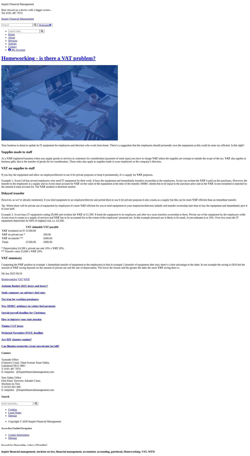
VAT (20, 279)
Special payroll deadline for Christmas (23, 312)
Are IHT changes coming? (16, 339)
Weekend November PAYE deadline (22, 332)
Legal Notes (14, 412)
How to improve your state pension (21, 319)
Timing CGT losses (12, 326)
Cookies (12, 409)
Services (12, 40)
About (11, 37)
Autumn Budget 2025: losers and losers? (24, 286)
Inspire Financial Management (17, 18)
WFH (26, 279)
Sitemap (12, 415)
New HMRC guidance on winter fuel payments (28, 306)
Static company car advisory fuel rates (23, 292)
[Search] (35, 25)
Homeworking (9, 279)
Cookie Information (18, 434)
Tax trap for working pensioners (20, 299)
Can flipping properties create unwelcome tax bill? (30, 346)
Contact (12, 46)
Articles (12, 43)
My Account (44, 25)
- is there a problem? (48, 58)
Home (11, 34)
